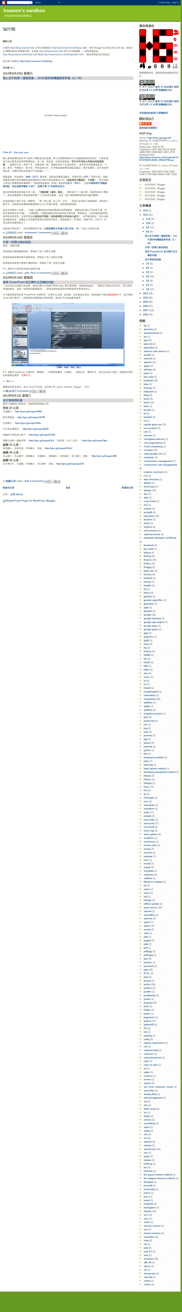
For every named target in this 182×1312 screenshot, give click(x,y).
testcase (148, 1171)
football (148, 578)
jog (145, 728)
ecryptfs (148, 512)
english (148, 527)
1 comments (44, 232)
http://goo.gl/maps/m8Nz (28, 411)
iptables (148, 710)
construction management (158, 461)
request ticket (151, 1050)
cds (146, 431)
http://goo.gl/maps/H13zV (58, 448)
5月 (148, 272)
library (147, 775)
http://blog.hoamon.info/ (22, 47)
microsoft (149, 827)
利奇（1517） (33, 176)
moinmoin (149, 841)
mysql (147, 867)
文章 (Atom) (16, 494)
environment (150, 530)
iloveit (147, 688)
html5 (147, 662)
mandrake (149, 805)
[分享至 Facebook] (63, 233)
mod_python (150, 834)
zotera (147, 1280)
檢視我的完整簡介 (148, 128)
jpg (145, 739)
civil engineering (153, 442)
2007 (146, 310)
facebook (149, 545)
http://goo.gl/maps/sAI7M (31, 417)
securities (149, 1090)
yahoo (147, 1266)
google (147, 614)
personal (148, 966)
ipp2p (147, 706)
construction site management (160, 464)
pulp (146, 1006)
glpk (146, 607)
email (147, 523)
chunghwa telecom (154, 439)
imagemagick (151, 691)
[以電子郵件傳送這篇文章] (53, 233)
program (148, 1002)
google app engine (154, 622)
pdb (146, 944)
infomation (150, 695)
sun (146, 1152)
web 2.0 (148, 1251)
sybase (147, 1160)
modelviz (149, 838)
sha (146, 1105)
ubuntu (147, 1211)
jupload (148, 746)
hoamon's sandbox (24, 10)
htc (145, 658)
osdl (146, 933)
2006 (146, 314)
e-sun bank (150, 501)
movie (147, 849)
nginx (147, 889)
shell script (150, 1109)
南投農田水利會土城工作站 (60, 228)
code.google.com (153, 453)
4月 (148, 276)
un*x (146, 1215)
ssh (146, 1134)
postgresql (149, 995)
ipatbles (148, 702)
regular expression (154, 1043)
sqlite (147, 1131)
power (147, 999)
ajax (146, 340)
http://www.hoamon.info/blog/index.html (64, 54)
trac (146, 1196)
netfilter (148, 878)
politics (148, 988)
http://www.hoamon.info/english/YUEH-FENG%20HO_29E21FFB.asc (158, 158)
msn (146, 860)
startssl (148, 1141)
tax (145, 1167)
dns (146, 494)
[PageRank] (68, 29)
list (145, 790)
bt (145, 413)
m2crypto (149, 797)
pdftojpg (148, 955)
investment (31, 232)
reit (145, 1046)
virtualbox (149, 1237)
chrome (148, 435)
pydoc (147, 1013)
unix (146, 1218)
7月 (148, 263)
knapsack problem (154, 757)
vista (146, 1240)
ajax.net (148, 344)
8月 (148, 231)
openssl (148, 918)
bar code (148, 377)
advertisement (151, 333)
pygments (149, 1017)
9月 (148, 227)
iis (145, 684)
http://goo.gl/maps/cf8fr (104, 456)
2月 (148, 285)
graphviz (148, 636)
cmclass (148, 450)
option (147, 926)
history (147, 651)
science (148, 1076)
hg (145, 647)
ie (145, 680)
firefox (147, 563)
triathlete (148, 1204)
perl (146, 958)
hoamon (147, 123)
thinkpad (148, 1182)
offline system (151, 904)
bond (146, 399)
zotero (147, 1284)
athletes (148, 369)
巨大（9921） (75, 183)
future (147, 592)
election (148, 519)
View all (7, 152)
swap (146, 1156)
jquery (147, 743)
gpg (146, 633)
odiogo (147, 900)
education (149, 516)
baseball (148, 380)
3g (145, 325)
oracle (147, 929)
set (145, 1101)
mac (146, 801)
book (146, 402)
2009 (146, 302)
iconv (147, 677)
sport (146, 1127)
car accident (150, 428)
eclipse (147, 508)
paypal (147, 940)
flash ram (149, 571)
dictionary (149, 486)
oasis (147, 893)
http (146, 666)
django (147, 490)
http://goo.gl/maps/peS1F (70, 463)
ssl (145, 1138)
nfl (145, 885)
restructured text (153, 1057)
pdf (145, 948)
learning (148, 765)
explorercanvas (152, 534)
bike (27, 481)
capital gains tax (153, 424)
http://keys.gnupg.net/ (159, 138)
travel (147, 1200)
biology (148, 388)
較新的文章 (8, 487)
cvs (145, 475)
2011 (146, 293)
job (145, 724)
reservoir (148, 1054)
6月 (148, 268)
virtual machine (152, 1233)
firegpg (147, 567)
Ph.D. (34, 273)
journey (148, 735)
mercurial (149, 823)
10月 (148, 223)
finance (148, 560)
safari (147, 1072)
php (146, 977)
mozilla (148, 852)
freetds (147, 585)
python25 (149, 1024)
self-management (153, 1097)
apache (147, 362)
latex (146, 761)
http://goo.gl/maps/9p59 (35, 429)
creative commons (154, 472)
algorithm (149, 347)
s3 (145, 1068)
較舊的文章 (127, 487)
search (147, 1083)
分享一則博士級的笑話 (17, 242)
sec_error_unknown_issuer (158, 1087)
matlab (147, 816)
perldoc (148, 962)
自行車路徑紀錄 (13, 400)
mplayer (148, 856)
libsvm (147, 779)
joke (27, 273)
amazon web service (155, 351)
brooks (147, 410)
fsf (145, 589)
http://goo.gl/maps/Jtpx (94, 440)
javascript (149, 721)
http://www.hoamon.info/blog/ (66, 47)
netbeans (149, 874)
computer (149, 457)
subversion (150, 1149)
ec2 (145, 505)
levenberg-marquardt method (159, 772)
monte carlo (150, 845)
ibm (146, 673)
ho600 (147, 655)
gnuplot (148, 611)
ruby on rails (151, 1065)
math (146, 812)
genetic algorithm (153, 600)
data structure (151, 479)
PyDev (147, 1010)
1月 (148, 289)
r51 (145, 1028)
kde (146, 753)
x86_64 (147, 1262)
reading (148, 1035)
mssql (147, 863)
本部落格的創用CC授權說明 (153, 113)
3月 (148, 280)
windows (148, 1258)
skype (147, 1116)
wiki (146, 1255)
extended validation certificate (160, 538)
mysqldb (148, 871)
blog (146, 395)
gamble (148, 596)
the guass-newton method (158, 1174)
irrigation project (153, 713)
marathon (149, 808)
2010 (146, 297)
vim (146, 1229)
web (146, 1248)
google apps (150, 626)
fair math (148, 549)
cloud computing (153, 446)
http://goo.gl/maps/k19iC (42, 434)
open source (150, 907)
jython (147, 750)
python (147, 1021)
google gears (151, 629)
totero (147, 1193)
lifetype (148, 783)
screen (147, 1079)
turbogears (150, 1207)
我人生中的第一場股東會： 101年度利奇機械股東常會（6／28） (43, 78)
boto (146, 406)
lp (145, 794)
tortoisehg (149, 1189)
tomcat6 (148, 1185)
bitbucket (149, 391)
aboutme (148, 329)
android (148, 358)
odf (145, 896)
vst (145, 1244)
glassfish (149, 604)
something (149, 1123)
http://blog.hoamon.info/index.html (20, 54)
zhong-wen (150, 1273)
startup (147, 1145)
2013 (146, 210)
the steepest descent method (159, 1178)
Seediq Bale (150, 1094)
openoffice (149, 915)
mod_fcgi (149, 830)
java (146, 717)
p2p (146, 936)
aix (145, 336)
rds (145, 1032)
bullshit (148, 417)
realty (147, 1039)
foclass (147, 574)
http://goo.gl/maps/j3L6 (41, 440)
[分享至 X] (59, 233)
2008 (146, 306)
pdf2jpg (148, 951)
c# (145, 421)
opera (147, 922)
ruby (146, 1061)
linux (146, 787)
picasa (147, 980)
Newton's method (153, 882)
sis (145, 1112)
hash (146, 644)
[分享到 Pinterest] (66, 233)
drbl (146, 497)
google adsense (152, 618)
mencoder (149, 819)
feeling (147, 556)
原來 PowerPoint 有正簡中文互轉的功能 (28, 282)
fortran (147, 582)
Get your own (21, 152)
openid (147, 911)
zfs (145, 1270)
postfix (147, 991)
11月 (148, 219)
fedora (147, 552)
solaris (147, 1119)
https (146, 669)
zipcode (148, 1277)
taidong (148, 1163)
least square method (155, 768)
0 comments (44, 273)
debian (147, 483)
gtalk (146, 640)
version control (152, 1226)
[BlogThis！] (56, 233)
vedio (147, 1222)
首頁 (68, 487)
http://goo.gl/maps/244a (28, 423)
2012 (146, 214)
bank (146, 373)
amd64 (147, 355)
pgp (146, 969)
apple (147, 366)
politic (147, 984)
